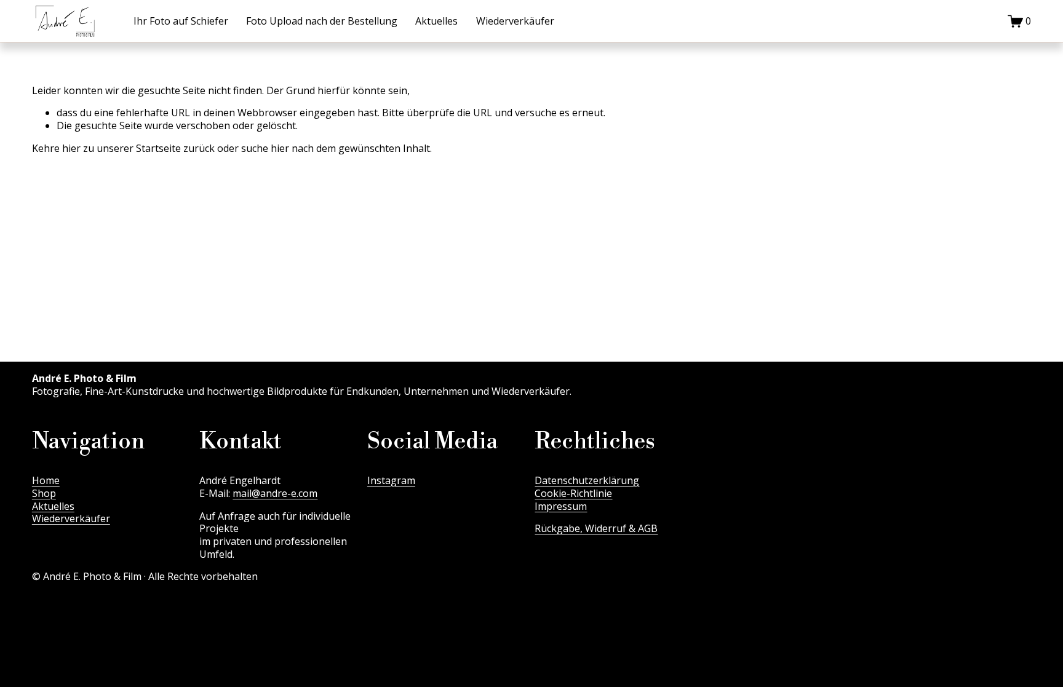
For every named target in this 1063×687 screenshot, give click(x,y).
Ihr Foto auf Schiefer (180, 21)
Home (46, 480)
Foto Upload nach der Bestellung (321, 21)
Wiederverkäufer (515, 21)
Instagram (391, 480)
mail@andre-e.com (275, 493)
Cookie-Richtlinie (573, 493)
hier (71, 148)
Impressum (561, 506)
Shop (44, 493)
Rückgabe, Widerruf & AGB (596, 528)
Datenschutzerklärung (587, 480)
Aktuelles (436, 21)
